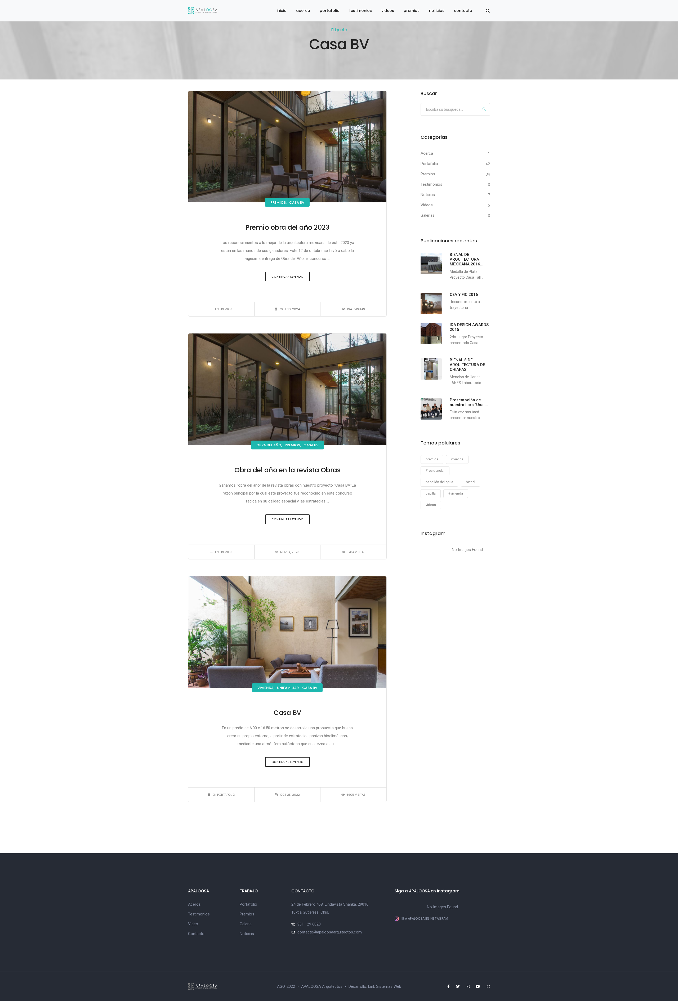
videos (387, 10)
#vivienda (455, 493)
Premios (428, 174)
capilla (431, 493)
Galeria (246, 924)
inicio (282, 10)
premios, (278, 202)
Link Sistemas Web (384, 986)
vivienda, (265, 687)
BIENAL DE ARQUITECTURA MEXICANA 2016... (466, 259)
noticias (436, 10)
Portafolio (429, 163)
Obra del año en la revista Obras (287, 470)
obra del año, (269, 445)
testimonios (360, 10)
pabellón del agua (439, 482)
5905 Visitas (355, 795)
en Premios (223, 309)
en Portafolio (224, 795)
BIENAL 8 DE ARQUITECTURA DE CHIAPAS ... (467, 365)
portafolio (330, 10)
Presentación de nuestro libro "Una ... (469, 402)
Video (193, 924)
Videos (427, 205)
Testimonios (431, 184)
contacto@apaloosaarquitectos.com (329, 932)
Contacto (196, 933)
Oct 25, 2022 (290, 795)
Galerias (428, 215)
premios (412, 10)
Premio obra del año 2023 (287, 227)
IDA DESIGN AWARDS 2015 (469, 327)
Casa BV (296, 202)
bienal (470, 482)
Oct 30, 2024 (290, 309)
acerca (303, 10)
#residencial (435, 471)
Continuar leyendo (287, 276)
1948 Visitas (356, 309)
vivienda (457, 459)
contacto (463, 10)
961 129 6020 (309, 924)
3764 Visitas (356, 552)
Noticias (428, 194)
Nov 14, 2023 (289, 552)
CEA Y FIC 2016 (464, 294)
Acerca (427, 153)
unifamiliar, (288, 687)
